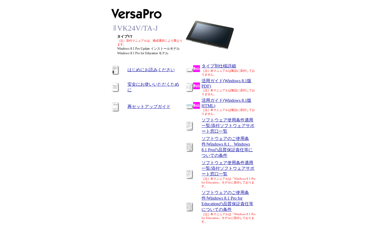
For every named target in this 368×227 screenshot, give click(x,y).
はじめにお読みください (151, 69)
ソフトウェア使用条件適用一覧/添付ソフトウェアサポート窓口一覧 (228, 126)
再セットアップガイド (149, 106)
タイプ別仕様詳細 (219, 66)
